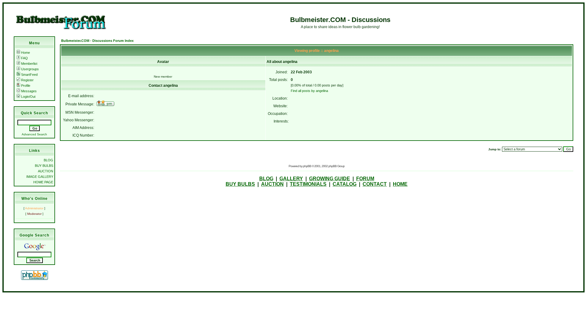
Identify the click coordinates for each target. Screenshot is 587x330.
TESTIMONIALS (308, 184)
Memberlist (29, 63)
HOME (400, 184)
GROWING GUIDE (329, 178)
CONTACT (375, 184)
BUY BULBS (44, 165)
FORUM (365, 178)
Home (25, 52)
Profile (25, 85)
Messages (29, 91)
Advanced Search (34, 134)
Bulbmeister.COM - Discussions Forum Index (97, 40)
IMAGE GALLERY (39, 176)
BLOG (48, 160)
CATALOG (344, 184)
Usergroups (30, 69)
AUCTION (45, 171)
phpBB (307, 166)
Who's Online (34, 198)
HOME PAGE (43, 182)
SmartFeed (29, 74)
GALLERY (291, 178)
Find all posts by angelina (309, 91)
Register (27, 80)
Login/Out (28, 96)
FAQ (24, 58)
